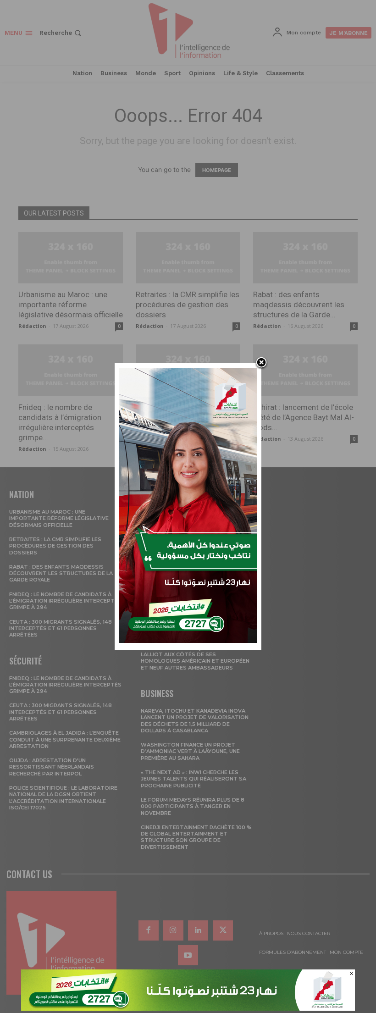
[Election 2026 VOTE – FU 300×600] (188, 640)
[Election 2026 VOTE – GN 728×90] (188, 1008)
